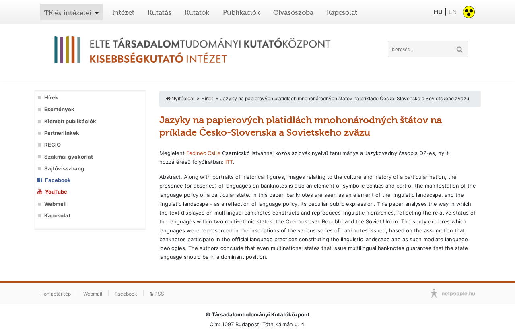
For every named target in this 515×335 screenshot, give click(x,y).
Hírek (51, 97)
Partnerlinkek (61, 133)
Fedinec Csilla (203, 153)
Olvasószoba (293, 12)
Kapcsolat (342, 12)
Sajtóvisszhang (64, 168)
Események (59, 109)
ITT (229, 162)
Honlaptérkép (55, 294)
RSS (158, 294)
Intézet (123, 12)
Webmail (55, 204)
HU (438, 12)
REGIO (52, 144)
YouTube (56, 191)
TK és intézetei (67, 13)
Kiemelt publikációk (70, 121)
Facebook (58, 180)
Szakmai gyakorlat (68, 156)
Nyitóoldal (182, 98)
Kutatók (197, 12)
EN (453, 12)
